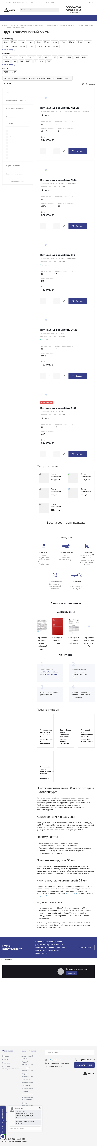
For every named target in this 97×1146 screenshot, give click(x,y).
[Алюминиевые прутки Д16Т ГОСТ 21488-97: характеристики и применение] (45, 720)
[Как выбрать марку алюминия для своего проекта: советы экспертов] (65, 720)
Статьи (5, 1059)
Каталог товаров (29, 1051)
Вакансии (6, 1063)
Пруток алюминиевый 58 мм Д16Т (58, 408)
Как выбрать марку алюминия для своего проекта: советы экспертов (65, 736)
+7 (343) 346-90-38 (73, 893)
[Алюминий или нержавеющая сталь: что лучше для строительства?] (86, 720)
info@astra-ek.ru (50, 2)
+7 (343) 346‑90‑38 (47, 672)
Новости (5, 1056)
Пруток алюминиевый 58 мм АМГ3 (58, 180)
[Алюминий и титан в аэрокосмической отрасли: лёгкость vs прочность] (45, 757)
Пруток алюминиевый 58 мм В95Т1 (58, 330)
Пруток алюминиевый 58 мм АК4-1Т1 (59, 108)
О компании (7, 1051)
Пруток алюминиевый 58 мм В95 (57, 255)
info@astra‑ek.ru (52, 674)
